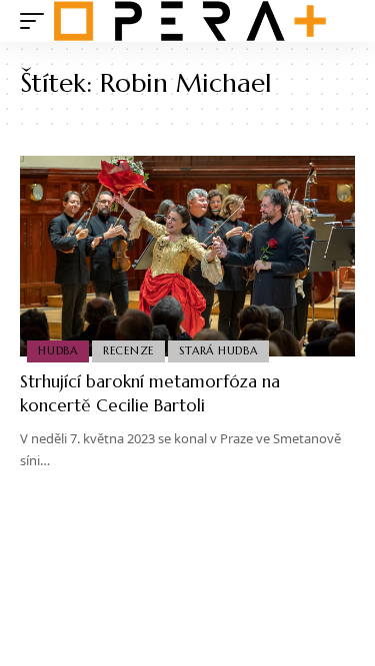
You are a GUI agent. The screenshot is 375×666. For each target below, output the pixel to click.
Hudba (58, 350)
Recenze (128, 350)
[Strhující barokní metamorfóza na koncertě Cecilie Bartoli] (187, 256)
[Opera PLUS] (190, 21)
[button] (37, 21)
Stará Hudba (218, 350)
